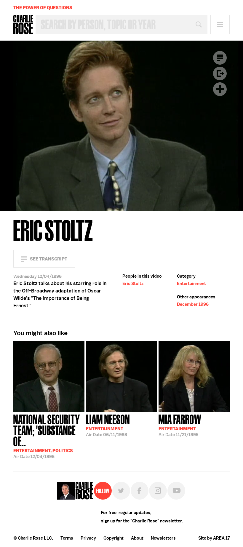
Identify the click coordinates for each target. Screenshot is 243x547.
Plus (220, 89)
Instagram (158, 491)
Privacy (88, 538)
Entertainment (191, 284)
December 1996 (193, 304)
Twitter (121, 491)
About (137, 538)
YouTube (176, 491)
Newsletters (163, 538)
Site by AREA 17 (214, 538)
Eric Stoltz (132, 284)
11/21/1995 (180, 425)
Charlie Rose (23, 24)
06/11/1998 (108, 425)
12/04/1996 (46, 436)
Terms (66, 538)
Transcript (220, 58)
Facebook (139, 491)
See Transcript (48, 259)
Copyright (113, 538)
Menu (220, 24)
